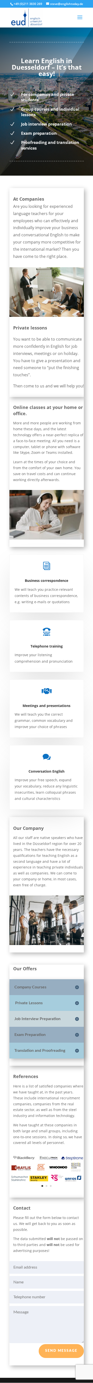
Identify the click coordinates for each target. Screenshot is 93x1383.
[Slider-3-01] (46, 1189)
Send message (61, 1351)
